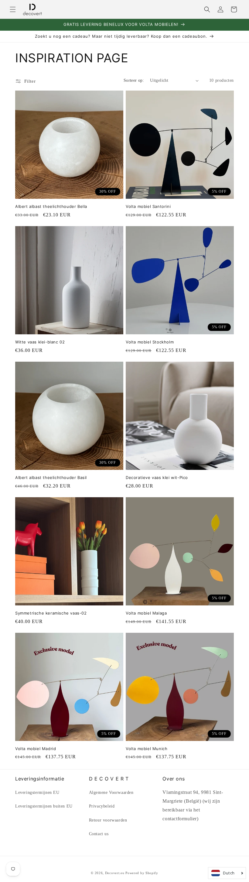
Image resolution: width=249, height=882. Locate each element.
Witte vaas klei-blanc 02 (40, 341)
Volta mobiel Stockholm (150, 341)
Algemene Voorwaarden (111, 792)
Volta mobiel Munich (146, 748)
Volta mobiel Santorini (148, 206)
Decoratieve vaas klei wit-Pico (157, 477)
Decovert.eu (114, 873)
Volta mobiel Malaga (146, 613)
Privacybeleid (102, 806)
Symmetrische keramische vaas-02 (51, 613)
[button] (12, 9)
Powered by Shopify (141, 873)
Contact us (99, 834)
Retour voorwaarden (108, 820)
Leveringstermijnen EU (37, 792)
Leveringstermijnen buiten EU (44, 806)
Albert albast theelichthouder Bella (51, 206)
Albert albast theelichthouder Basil (51, 477)
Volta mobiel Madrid (35, 748)
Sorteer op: (134, 80)
